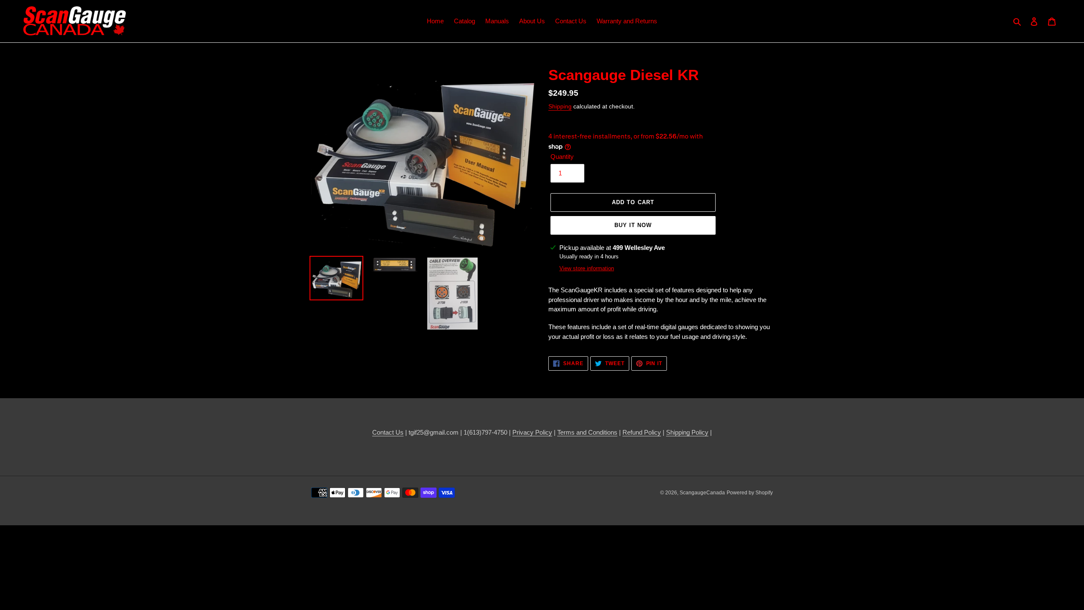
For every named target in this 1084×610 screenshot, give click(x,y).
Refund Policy (641, 432)
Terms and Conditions (587, 432)
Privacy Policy (532, 432)
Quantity (562, 156)
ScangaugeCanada (702, 493)
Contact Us (388, 432)
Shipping (560, 106)
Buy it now (633, 225)
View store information (586, 268)
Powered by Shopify (750, 493)
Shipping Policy (687, 432)
